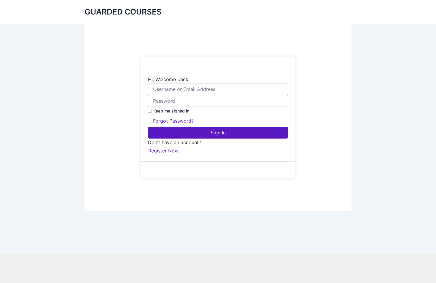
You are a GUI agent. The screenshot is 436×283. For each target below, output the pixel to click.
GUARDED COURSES (123, 11)
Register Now (163, 151)
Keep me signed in (171, 110)
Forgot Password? (173, 121)
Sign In (218, 133)
